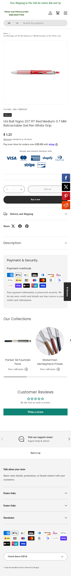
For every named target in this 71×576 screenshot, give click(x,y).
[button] (58, 13)
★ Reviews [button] (67, 291)
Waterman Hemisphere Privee (50, 362)
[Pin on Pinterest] (26, 226)
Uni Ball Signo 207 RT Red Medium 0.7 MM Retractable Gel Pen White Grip (32, 36)
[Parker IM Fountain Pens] (18, 341)
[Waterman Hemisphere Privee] (50, 341)
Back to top (35, 453)
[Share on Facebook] (20, 226)
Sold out (47, 189)
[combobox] (35, 23)
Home (5, 33)
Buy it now (35, 199)
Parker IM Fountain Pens (18, 362)
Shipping (7, 139)
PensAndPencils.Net (16, 567)
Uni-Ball (7, 109)
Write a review (35, 412)
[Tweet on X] (13, 226)
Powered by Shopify (32, 567)
